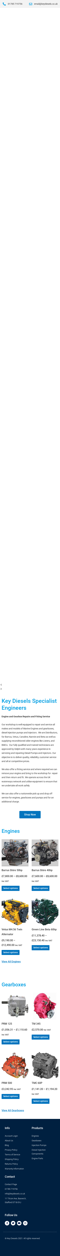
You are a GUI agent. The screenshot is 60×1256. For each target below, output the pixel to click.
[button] (30, 685)
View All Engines (11, 961)
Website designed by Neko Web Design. (23, 1245)
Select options (10, 888)
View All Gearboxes (13, 1110)
